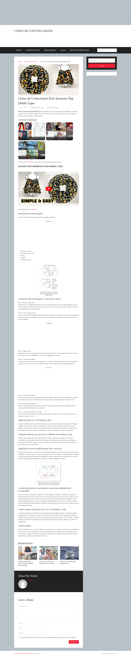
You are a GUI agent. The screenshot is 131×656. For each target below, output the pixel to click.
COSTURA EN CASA (32, 50)
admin (31, 580)
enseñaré (31, 162)
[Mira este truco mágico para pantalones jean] (69, 553)
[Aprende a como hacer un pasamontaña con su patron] (48, 553)
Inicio (18, 50)
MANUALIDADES (50, 50)
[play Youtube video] (48, 189)
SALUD (63, 50)
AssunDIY (34, 209)
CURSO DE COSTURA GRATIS (33, 30)
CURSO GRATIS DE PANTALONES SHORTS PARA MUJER (26, 563)
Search (115, 50)
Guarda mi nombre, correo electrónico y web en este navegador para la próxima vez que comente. (48, 637)
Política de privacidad (79, 50)
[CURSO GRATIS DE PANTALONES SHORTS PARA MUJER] (27, 553)
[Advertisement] (53, 12)
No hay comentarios (53, 107)
